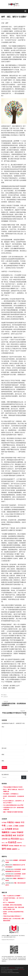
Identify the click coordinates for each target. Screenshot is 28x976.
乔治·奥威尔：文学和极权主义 (10, 794)
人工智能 (15, 826)
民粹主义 (3, 842)
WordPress (20, 969)
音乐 (19, 849)
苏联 (21, 845)
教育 (14, 835)
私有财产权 (19, 842)
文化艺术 (5, 696)
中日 (22, 822)
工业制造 (13, 832)
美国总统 (16, 845)
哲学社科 (16, 829)
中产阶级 (4, 822)
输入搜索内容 (5, 774)
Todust (7, 860)
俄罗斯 (3, 829)
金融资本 (14, 849)
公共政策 (8, 829)
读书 (4, 849)
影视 (3, 835)
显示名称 (4, 748)
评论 (3, 726)
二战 (7, 825)
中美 (4, 825)
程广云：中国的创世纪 (9, 902)
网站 (3, 760)
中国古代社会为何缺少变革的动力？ (12, 916)
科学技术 (5, 845)
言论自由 (24, 845)
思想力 (5, 694)
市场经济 (20, 832)
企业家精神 (21, 826)
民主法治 (15, 839)
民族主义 (21, 839)
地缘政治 (5, 832)
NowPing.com (12, 967)
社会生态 (12, 842)
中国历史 (10, 822)
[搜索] (23, 777)
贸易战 (9, 849)
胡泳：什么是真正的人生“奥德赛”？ (12, 895)
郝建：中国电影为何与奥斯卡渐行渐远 (13, 812)
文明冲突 (4, 839)
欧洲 (9, 839)
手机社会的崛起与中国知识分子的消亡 (13, 787)
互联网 (10, 826)
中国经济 (17, 822)
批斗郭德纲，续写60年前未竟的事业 (12, 905)
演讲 (6, 842)
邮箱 (3, 754)
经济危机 (11, 845)
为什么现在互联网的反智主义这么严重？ (13, 805)
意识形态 (8, 835)
